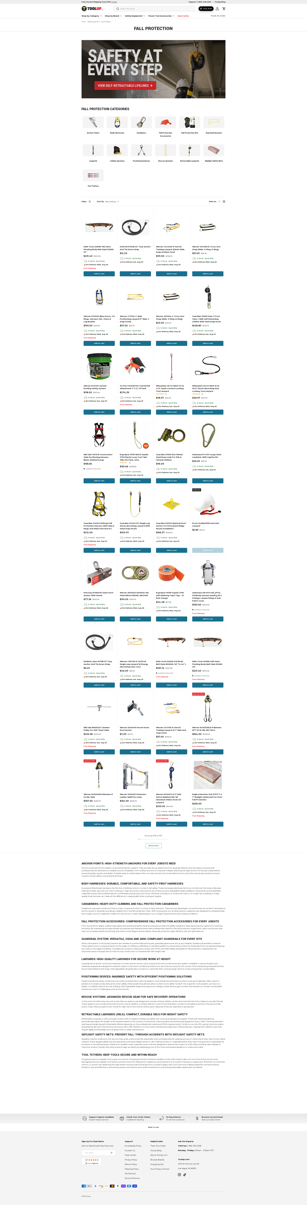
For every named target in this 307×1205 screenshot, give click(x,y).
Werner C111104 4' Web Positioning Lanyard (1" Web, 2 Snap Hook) (134, 319)
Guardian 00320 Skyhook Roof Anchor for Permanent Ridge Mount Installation (171, 526)
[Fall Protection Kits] (189, 122)
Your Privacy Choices (159, 1169)
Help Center (130, 1155)
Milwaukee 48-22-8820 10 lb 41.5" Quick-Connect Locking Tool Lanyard (170, 388)
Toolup (88, 1196)
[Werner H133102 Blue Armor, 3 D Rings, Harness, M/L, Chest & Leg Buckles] (99, 297)
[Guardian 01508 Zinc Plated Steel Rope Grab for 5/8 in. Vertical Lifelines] (172, 435)
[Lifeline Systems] (117, 150)
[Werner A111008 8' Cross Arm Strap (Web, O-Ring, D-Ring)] (208, 227)
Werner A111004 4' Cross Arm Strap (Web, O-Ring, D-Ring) (170, 317)
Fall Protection (106, 21)
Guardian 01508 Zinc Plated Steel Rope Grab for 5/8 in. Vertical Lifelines (169, 457)
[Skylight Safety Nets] (213, 150)
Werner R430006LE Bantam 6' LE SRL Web (98, 795)
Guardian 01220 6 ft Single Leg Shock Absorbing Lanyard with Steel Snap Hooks (135, 526)
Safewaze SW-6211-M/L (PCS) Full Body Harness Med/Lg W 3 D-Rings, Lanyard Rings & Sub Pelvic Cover (207, 597)
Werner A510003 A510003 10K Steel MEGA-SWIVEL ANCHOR (134, 594)
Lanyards (93, 161)
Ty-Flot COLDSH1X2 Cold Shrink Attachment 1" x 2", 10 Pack (135, 387)
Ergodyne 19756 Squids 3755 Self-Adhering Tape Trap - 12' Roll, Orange (170, 595)
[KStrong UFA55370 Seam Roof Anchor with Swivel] (99, 573)
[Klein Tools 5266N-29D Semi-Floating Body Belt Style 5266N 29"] (208, 642)
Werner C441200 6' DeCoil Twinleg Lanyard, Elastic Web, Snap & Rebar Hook (170, 249)
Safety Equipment (133, 16)
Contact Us (130, 1150)
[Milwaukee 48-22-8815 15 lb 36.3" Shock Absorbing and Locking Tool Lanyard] (208, 366)
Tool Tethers (93, 186)
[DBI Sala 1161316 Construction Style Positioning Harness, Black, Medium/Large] (99, 435)
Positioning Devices (141, 161)
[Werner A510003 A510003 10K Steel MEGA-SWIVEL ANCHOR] (135, 573)
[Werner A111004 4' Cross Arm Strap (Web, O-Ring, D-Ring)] (172, 297)
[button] (224, 8)
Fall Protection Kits (189, 133)
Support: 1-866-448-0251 (200, 2)
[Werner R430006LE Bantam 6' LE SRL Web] (99, 775)
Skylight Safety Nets (214, 161)
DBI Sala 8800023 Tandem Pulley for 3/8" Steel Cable (97, 728)
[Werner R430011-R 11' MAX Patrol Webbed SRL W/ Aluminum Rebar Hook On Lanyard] (172, 775)
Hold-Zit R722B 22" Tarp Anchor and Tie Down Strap (135, 248)
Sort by (100, 201)
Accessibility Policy (133, 1146)
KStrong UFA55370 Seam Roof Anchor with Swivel (98, 594)
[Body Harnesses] (117, 122)
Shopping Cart (157, 1164)
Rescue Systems (165, 161)
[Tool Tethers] (93, 175)
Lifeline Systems (117, 161)
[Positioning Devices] (141, 150)
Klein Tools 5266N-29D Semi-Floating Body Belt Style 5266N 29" (207, 664)
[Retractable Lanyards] (189, 150)
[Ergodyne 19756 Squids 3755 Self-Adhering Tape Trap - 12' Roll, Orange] (172, 573)
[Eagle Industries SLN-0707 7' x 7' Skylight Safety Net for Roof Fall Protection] (208, 775)
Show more (154, 846)
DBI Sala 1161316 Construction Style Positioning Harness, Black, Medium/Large (98, 457)
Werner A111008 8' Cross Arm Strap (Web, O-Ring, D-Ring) (206, 248)
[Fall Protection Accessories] (165, 122)
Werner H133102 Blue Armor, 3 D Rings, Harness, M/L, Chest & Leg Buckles (99, 319)
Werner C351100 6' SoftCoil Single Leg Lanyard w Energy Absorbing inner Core (134, 664)
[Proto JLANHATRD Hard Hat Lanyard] (208, 504)
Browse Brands (157, 1160)
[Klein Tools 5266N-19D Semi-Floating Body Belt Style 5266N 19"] (99, 227)
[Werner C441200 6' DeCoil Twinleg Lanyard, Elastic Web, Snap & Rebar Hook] (172, 227)
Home (83, 21)
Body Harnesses (117, 133)
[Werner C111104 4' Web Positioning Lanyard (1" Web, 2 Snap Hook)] (135, 297)
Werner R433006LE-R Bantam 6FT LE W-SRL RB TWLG (206, 728)
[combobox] (154, 8)
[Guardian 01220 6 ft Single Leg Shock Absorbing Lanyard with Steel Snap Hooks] (135, 504)
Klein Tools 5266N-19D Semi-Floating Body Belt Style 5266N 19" (99, 249)
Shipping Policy (132, 1169)
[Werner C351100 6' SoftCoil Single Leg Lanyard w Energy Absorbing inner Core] (135, 642)
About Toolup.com (159, 1155)
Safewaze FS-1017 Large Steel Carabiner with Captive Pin (206, 455)
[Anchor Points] (93, 122)
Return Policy (131, 1164)
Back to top (153, 1127)
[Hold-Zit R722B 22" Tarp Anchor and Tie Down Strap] (135, 227)
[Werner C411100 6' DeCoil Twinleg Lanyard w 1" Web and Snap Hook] (172, 708)
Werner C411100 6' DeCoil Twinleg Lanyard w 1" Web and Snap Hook (171, 730)
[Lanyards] (93, 150)
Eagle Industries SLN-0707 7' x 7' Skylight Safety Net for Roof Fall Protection (207, 797)
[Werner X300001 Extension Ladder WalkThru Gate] (135, 775)
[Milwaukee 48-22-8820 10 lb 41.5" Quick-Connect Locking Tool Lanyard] (172, 366)
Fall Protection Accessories (165, 134)
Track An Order (218, 16)
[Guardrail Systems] (213, 122)
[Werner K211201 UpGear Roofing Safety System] (99, 366)
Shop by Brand (112, 16)
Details (114, 2)
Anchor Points (93, 133)
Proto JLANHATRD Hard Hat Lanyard (205, 524)
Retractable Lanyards (189, 161)
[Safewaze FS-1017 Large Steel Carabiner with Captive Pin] (208, 435)
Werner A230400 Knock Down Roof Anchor (134, 728)
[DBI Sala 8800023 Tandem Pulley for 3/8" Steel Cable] (99, 708)
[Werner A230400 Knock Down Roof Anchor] (135, 708)
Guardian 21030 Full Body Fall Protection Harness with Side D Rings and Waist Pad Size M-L (99, 526)
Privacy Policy (131, 1160)
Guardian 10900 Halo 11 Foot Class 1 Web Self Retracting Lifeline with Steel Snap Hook (206, 319)
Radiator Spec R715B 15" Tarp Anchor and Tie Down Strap (98, 662)
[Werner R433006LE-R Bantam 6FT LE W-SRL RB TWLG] (208, 708)
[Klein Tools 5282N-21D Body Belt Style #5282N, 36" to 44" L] (172, 642)
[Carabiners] (141, 122)
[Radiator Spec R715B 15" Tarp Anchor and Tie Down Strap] (99, 642)
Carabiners (141, 133)
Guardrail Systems (214, 133)
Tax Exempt (130, 1173)
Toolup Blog (220, 2)
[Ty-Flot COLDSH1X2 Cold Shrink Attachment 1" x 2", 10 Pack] (135, 366)
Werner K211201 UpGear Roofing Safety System (95, 387)
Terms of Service (132, 1178)
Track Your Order (158, 1146)
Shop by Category (90, 16)
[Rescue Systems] (165, 150)
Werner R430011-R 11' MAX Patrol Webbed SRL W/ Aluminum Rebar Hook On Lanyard (168, 798)
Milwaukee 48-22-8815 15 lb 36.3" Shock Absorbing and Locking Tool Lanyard (205, 388)
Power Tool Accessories (160, 16)
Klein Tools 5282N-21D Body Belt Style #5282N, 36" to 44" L (171, 662)
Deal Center (183, 16)
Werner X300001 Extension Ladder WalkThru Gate (133, 795)
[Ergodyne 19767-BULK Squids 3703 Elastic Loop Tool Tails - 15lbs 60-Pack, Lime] (135, 435)
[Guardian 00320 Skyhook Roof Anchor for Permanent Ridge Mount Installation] (172, 504)
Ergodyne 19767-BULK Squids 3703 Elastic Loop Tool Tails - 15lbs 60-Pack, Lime (134, 457)
